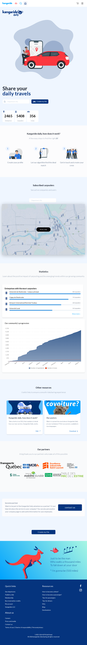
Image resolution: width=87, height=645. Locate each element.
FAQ (43, 604)
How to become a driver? (50, 592)
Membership (9, 598)
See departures (10, 592)
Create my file (41, 101)
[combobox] (16, 101)
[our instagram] (80, 591)
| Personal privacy (37, 627)
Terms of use (9, 627)
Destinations (46, 610)
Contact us (9, 624)
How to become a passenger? (52, 595)
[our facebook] (80, 587)
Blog (43, 607)
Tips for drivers (47, 601)
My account (9, 604)
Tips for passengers (48, 598)
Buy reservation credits (13, 601)
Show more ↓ (76, 314)
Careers (7, 618)
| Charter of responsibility (22, 627)
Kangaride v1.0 (10, 607)
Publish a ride (9, 595)
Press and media (10, 621)
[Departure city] (4, 102)
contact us (70, 507)
